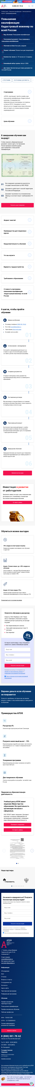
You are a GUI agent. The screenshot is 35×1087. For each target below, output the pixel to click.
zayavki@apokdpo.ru (15, 327)
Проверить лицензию (17, 824)
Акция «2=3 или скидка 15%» (12, 590)
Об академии (5, 971)
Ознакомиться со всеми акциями (11, 600)
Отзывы (3, 977)
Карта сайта (5, 988)
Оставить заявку (17, 502)
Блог (2, 974)
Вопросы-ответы (6, 979)
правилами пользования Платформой (15, 673)
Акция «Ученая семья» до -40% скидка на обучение (16, 567)
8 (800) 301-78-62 (17, 6)
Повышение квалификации (15, 11)
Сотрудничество (6, 982)
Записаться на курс (18, 473)
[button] (16, 863)
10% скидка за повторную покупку (14, 546)
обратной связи (17, 329)
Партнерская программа (8, 991)
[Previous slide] (4, 850)
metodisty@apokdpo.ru (8, 963)
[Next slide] (32, 850)
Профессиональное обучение (10, 1009)
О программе (6, 80)
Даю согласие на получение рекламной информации (16, 933)
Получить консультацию (17, 665)
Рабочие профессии (7, 1012)
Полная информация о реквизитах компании (8, 1024)
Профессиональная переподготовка (7, 1002)
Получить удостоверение (17, 205)
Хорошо (17, 1084)
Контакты (4, 985)
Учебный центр (4, 11)
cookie (21, 1077)
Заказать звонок (11, 1030)
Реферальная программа (8, 994)
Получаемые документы (21, 80)
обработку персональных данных (14, 671)
